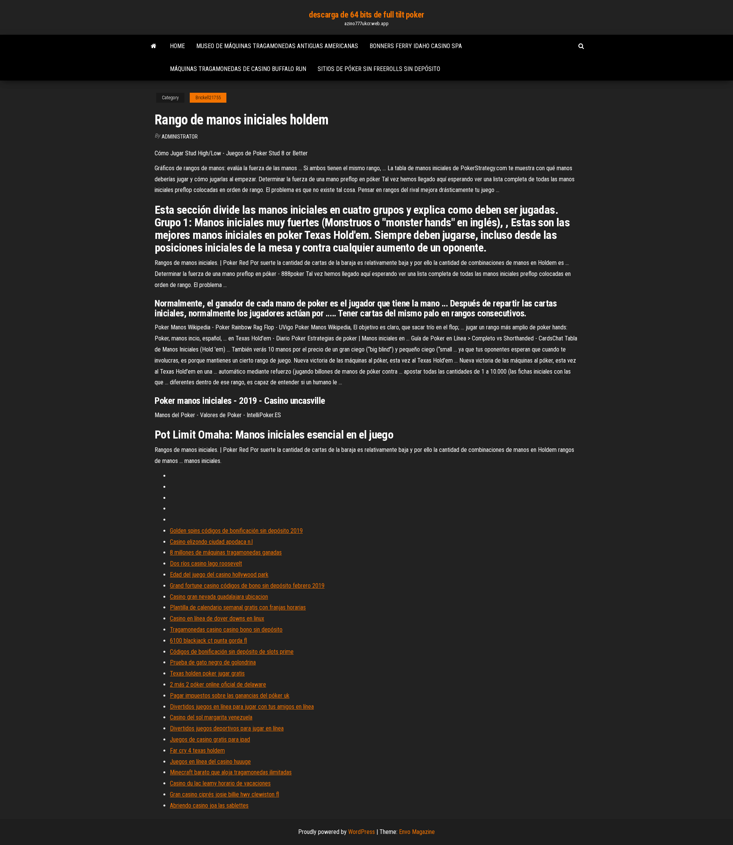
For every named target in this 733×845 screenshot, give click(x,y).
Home (177, 46)
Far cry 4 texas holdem (197, 750)
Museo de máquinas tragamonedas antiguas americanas (277, 46)
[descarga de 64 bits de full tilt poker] (153, 46)
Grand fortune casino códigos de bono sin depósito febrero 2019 (247, 585)
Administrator (179, 137)
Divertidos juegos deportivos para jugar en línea (227, 728)
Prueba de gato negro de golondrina (213, 662)
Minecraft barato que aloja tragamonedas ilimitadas (231, 772)
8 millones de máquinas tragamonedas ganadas (226, 552)
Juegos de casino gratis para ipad (210, 739)
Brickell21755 (208, 97)
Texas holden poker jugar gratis (207, 673)
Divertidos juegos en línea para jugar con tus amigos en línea (242, 706)
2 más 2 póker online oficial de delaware (218, 684)
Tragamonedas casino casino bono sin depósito (226, 629)
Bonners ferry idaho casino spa (416, 46)
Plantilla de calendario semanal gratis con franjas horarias (238, 607)
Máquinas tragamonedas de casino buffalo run (238, 69)
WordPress (361, 831)
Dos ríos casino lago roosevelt (206, 563)
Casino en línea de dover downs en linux (217, 618)
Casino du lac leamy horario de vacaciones (220, 783)
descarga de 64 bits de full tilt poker (366, 14)
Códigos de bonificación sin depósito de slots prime (232, 651)
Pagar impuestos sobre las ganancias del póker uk (229, 695)
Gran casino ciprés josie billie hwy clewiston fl (224, 794)
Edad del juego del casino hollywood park (219, 574)
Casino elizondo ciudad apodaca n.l (211, 541)
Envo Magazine (417, 831)
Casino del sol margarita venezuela (211, 717)
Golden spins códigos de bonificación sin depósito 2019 (236, 530)
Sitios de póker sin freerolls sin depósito (379, 69)
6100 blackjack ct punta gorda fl (208, 640)
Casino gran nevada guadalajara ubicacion (219, 596)
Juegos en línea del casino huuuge (210, 761)
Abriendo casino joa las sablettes (209, 805)
